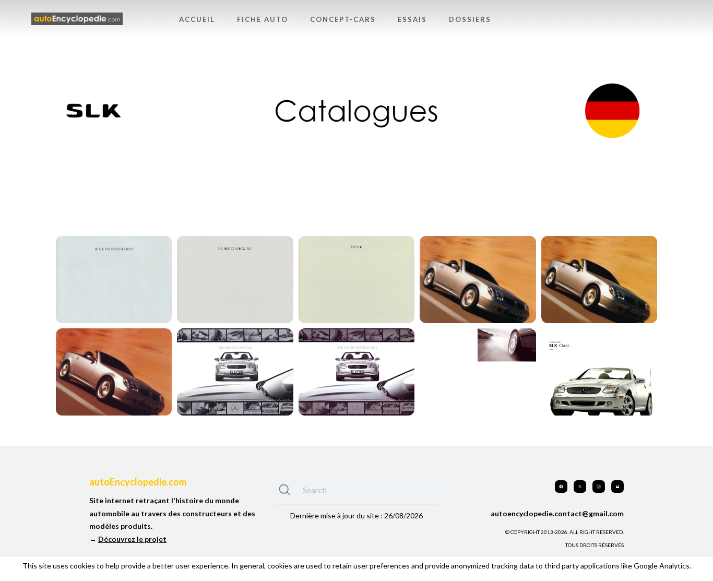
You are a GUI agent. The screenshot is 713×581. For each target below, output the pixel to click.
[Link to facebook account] (561, 486)
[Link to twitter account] (580, 486)
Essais (412, 19)
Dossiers (470, 19)
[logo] (77, 19)
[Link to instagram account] (598, 486)
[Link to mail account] (617, 486)
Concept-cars (343, 19)
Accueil (197, 19)
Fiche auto (262, 19)
